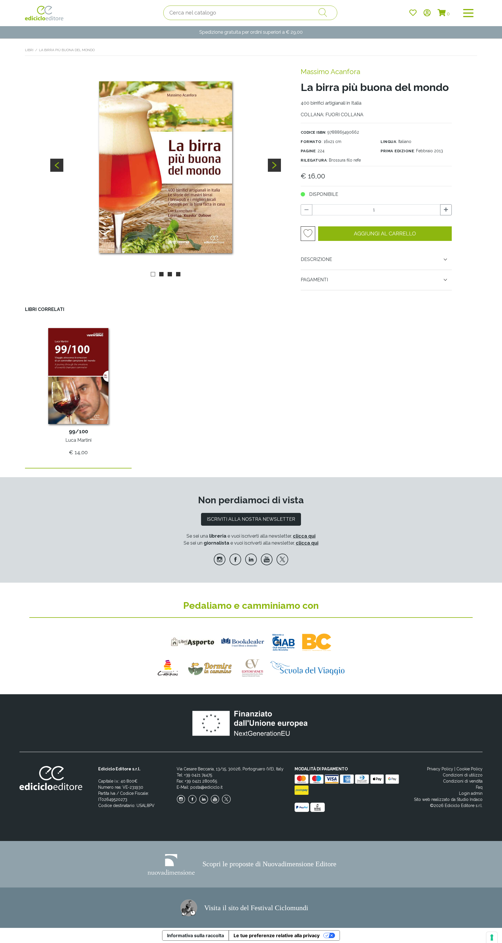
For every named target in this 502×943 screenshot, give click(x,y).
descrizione (316, 259)
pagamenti (314, 279)
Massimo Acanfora (330, 71)
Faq (479, 787)
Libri (29, 50)
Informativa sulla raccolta (195, 935)
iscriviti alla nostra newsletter (251, 519)
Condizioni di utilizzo (463, 775)
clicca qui (304, 536)
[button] (153, 274)
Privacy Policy (440, 769)
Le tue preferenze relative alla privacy (277, 935)
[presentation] (56, 164)
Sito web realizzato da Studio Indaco (448, 799)
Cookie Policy (469, 769)
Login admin (471, 793)
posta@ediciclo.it (206, 787)
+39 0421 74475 (198, 775)
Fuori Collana (344, 114)
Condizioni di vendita (463, 781)
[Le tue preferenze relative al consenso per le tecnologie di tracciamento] (491, 937)
